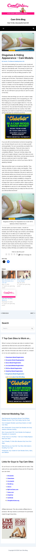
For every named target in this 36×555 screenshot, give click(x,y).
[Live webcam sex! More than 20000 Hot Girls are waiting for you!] (14, 528)
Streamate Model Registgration (15, 360)
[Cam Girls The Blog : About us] (8, 294)
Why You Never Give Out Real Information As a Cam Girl (8, 281)
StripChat (10, 495)
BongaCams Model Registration (15, 374)
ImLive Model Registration (13, 363)
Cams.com (10, 492)
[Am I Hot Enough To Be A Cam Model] (24, 274)
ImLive (9, 487)
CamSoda (10, 498)
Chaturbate (10, 478)
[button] (33, 28)
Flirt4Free (10, 484)
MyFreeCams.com (12, 489)
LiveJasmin (10, 481)
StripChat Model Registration (14, 371)
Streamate (10, 475)
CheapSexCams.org (13, 500)
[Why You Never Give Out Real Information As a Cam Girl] (8, 274)
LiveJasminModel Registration (15, 365)
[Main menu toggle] (3, 28)
